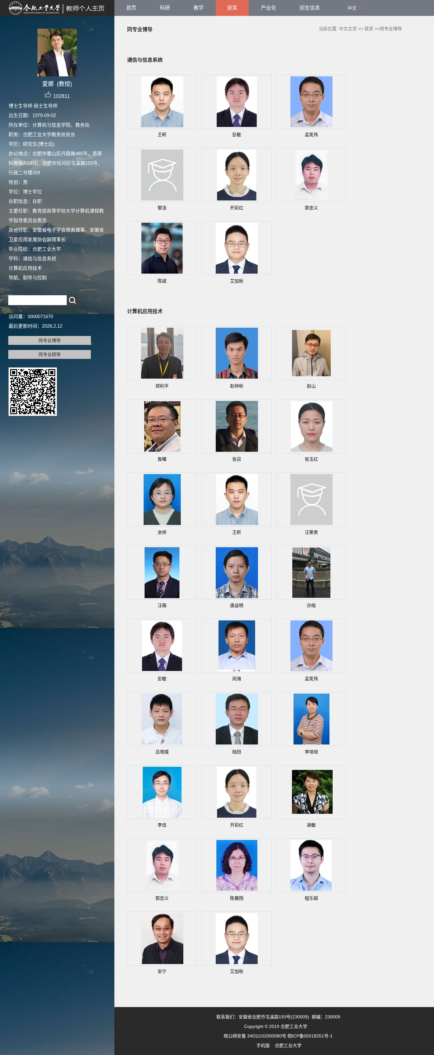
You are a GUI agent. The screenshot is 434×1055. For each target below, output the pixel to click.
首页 (131, 7)
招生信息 (310, 7)
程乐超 (311, 898)
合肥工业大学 (288, 1045)
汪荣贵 (311, 532)
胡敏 (311, 825)
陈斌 (162, 280)
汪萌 (162, 605)
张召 (236, 459)
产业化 (268, 7)
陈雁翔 (236, 898)
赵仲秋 (236, 385)
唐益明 (236, 605)
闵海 (236, 678)
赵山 (311, 385)
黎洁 (162, 207)
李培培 (311, 751)
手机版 (263, 1045)
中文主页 (348, 28)
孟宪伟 (311, 134)
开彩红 (236, 207)
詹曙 (162, 459)
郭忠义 (311, 207)
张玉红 (311, 459)
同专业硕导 (49, 354)
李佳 (162, 825)
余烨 (162, 532)
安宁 (162, 971)
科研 (165, 7)
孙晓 (311, 605)
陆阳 (236, 751)
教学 (198, 7)
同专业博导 (49, 340)
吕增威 (162, 751)
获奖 (232, 7)
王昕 (162, 134)
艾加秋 (236, 280)
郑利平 (162, 385)
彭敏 (236, 134)
